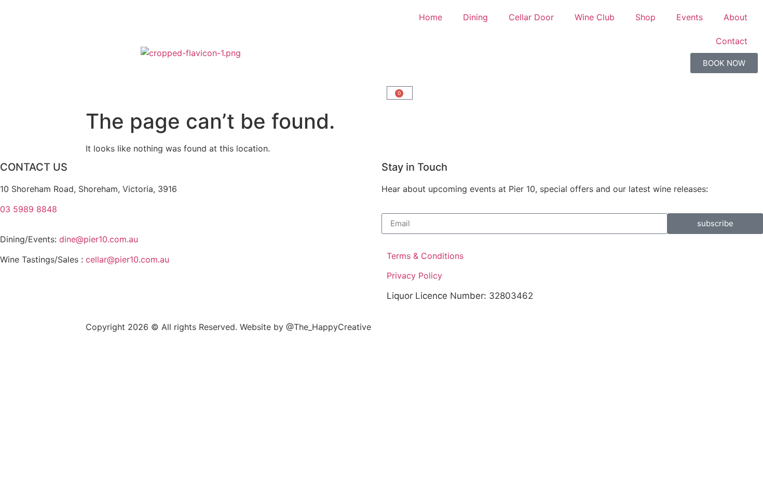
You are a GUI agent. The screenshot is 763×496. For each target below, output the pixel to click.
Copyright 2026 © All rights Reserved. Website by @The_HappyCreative (228, 327)
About (735, 17)
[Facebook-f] (18, 301)
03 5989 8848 (28, 209)
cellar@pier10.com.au (127, 259)
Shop (645, 17)
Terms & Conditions (425, 256)
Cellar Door (531, 17)
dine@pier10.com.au (98, 239)
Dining (475, 17)
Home (430, 17)
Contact (731, 41)
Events (689, 17)
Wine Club (595, 17)
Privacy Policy (414, 275)
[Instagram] (209, 301)
